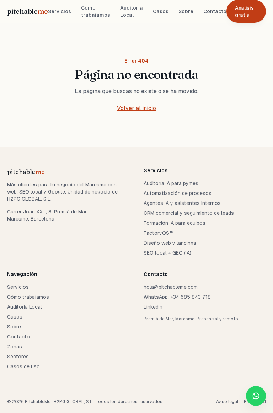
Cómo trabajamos (95, 11)
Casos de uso (23, 366)
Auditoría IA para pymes (171, 183)
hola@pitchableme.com (171, 287)
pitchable (27, 11)
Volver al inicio (136, 108)
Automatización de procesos (178, 193)
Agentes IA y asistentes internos (182, 203)
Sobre (185, 11)
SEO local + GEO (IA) (167, 253)
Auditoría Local (131, 11)
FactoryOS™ (158, 233)
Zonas (14, 346)
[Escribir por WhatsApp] (256, 396)
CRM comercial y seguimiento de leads (189, 213)
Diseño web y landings (170, 243)
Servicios (59, 11)
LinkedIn (153, 307)
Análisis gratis (244, 11)
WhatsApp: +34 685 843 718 (177, 297)
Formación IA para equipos (174, 223)
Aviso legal (227, 401)
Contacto (214, 11)
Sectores (18, 356)
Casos (160, 11)
